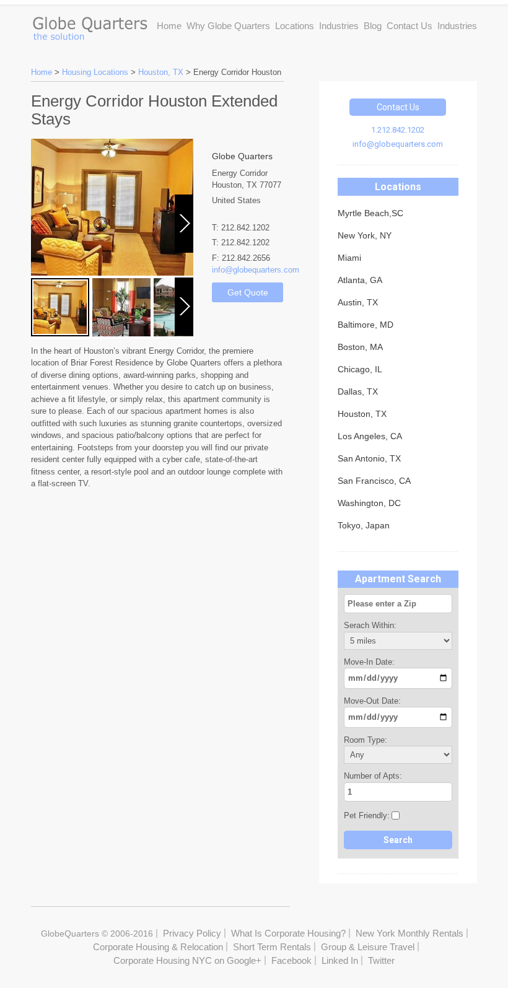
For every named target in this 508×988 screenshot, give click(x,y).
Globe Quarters (89, 25)
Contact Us (409, 25)
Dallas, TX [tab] (358, 391)
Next (185, 252)
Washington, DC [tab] (369, 503)
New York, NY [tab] (365, 235)
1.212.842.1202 (397, 129)
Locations (294, 25)
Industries (339, 25)
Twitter (381, 960)
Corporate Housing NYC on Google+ (187, 960)
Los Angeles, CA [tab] (370, 436)
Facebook (291, 960)
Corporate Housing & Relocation (158, 947)
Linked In (340, 960)
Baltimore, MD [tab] (365, 325)
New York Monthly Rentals (409, 933)
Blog (373, 25)
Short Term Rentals (272, 947)
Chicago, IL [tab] (360, 369)
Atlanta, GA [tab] (360, 280)
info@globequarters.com (398, 144)
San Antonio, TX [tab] (369, 458)
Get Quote (247, 292)
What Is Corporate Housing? (288, 933)
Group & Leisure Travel (367, 947)
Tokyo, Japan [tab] (364, 525)
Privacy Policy (192, 933)
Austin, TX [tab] (358, 302)
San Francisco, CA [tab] (374, 481)
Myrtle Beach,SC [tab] (370, 213)
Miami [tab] (349, 258)
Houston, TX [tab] (362, 414)
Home (169, 25)
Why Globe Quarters (228, 25)
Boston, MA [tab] (360, 347)
